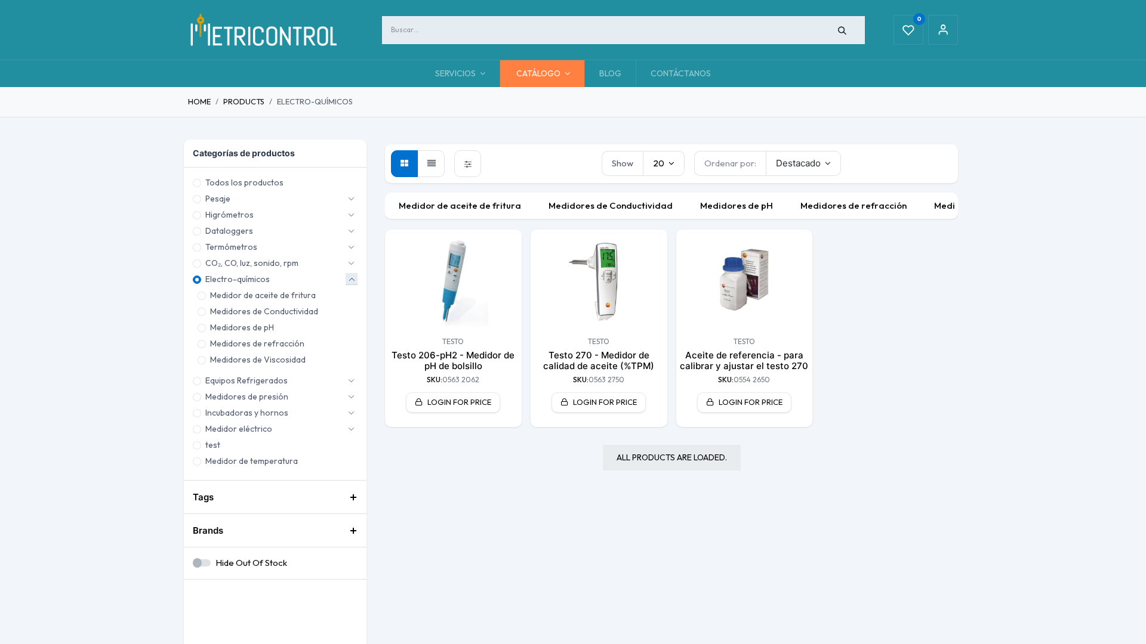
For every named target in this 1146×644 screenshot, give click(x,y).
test (212, 444)
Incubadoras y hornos (246, 412)
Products (243, 101)
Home (199, 101)
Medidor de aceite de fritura (263, 295)
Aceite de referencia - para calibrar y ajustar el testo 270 (744, 360)
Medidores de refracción (257, 343)
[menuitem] (610, 73)
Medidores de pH (242, 327)
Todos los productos (244, 182)
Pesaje (217, 198)
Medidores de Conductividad (264, 311)
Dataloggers (229, 230)
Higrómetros (229, 214)
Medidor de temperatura (251, 461)
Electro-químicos (237, 279)
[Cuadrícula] (404, 163)
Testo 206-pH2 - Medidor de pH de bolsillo (453, 360)
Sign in (943, 30)
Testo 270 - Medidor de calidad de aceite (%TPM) (598, 360)
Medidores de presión (246, 396)
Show (622, 163)
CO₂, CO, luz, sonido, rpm (251, 263)
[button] (804, 163)
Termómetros (231, 247)
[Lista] (431, 163)
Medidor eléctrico (238, 428)
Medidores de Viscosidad (258, 359)
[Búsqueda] (842, 30)
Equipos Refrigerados (246, 380)
